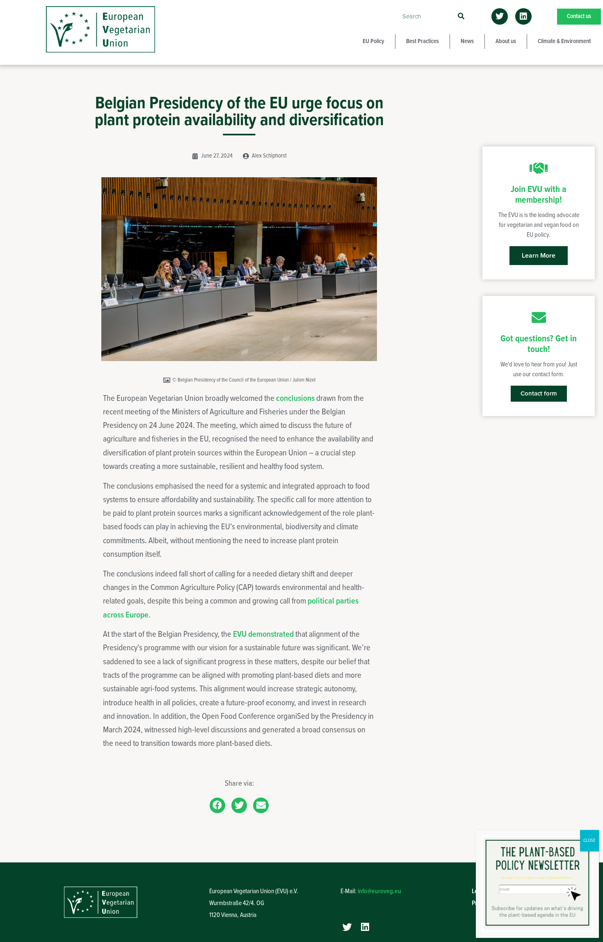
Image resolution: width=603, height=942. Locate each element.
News (467, 41)
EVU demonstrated (263, 634)
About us (506, 41)
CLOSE (589, 840)
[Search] (461, 16)
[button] (217, 805)
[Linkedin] (523, 16)
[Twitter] (499, 16)
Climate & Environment (564, 41)
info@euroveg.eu (379, 891)
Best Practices (422, 41)
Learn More (538, 256)
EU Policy (373, 41)
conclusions (296, 398)
